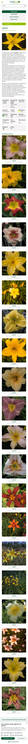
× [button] (26, 723)
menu (2, 2)
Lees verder (23, 730)
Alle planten (14, 14)
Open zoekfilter (7, 23)
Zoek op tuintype (14, 17)
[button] (14, 742)
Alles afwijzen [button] (21, 738)
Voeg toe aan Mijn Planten (9, 30)
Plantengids (14, 11)
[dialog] (14, 733)
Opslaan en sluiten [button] (7, 738)
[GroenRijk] (15, 2)
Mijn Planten (14, 19)
